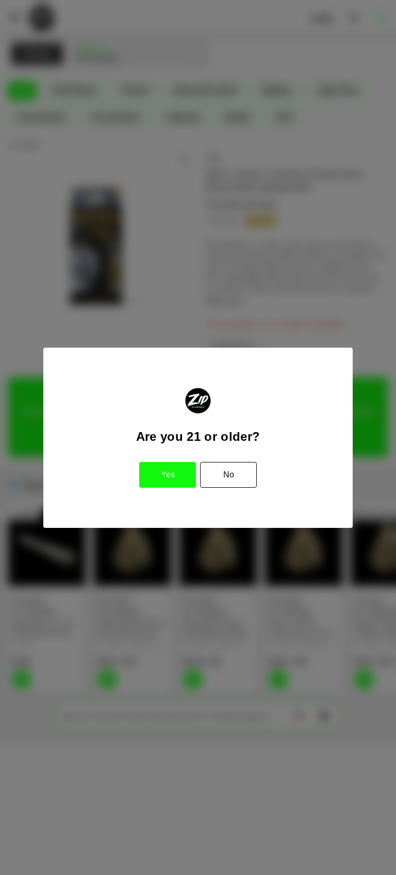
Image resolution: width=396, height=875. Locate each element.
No (228, 474)
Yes (168, 474)
